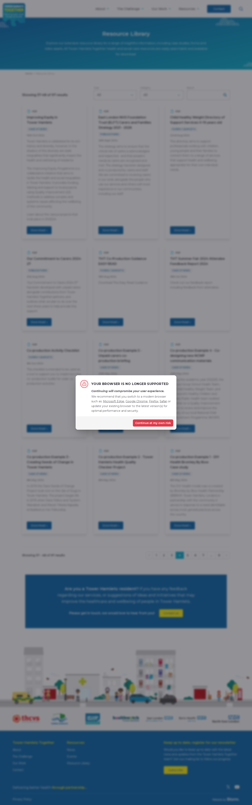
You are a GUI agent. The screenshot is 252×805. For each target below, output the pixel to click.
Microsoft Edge (113, 401)
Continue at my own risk (153, 423)
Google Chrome (137, 401)
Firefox (153, 401)
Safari (163, 401)
